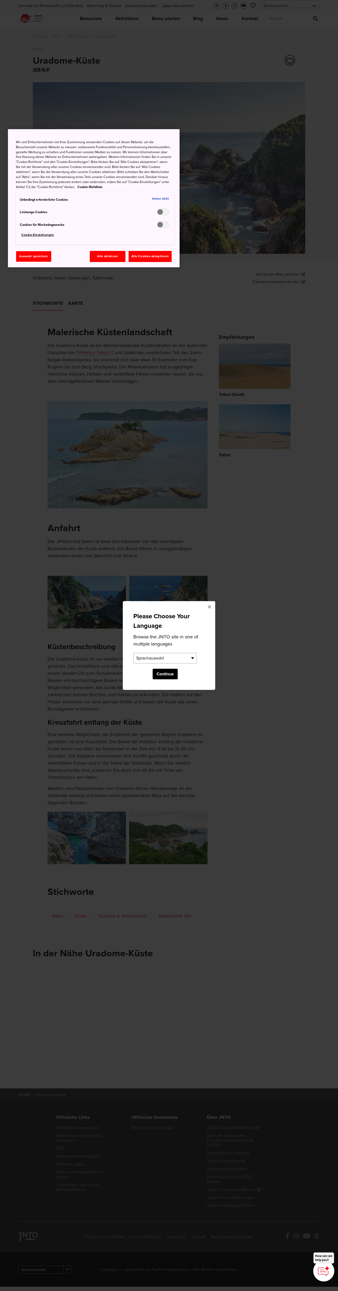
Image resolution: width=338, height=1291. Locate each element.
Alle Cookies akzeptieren (150, 256)
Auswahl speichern (33, 256)
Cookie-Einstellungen (37, 235)
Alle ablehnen (107, 256)
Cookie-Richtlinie (89, 187)
